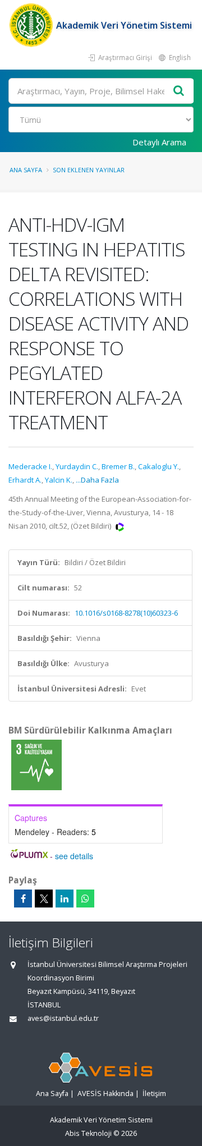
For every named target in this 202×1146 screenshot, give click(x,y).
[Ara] (179, 91)
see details (74, 855)
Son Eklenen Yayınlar (89, 170)
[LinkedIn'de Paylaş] (65, 898)
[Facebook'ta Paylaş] (23, 898)
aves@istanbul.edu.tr (63, 1018)
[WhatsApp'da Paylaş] (85, 898)
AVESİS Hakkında (105, 1093)
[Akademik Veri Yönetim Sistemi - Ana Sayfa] (32, 25)
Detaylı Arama (159, 142)
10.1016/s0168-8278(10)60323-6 (126, 613)
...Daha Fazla (97, 480)
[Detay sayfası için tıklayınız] (36, 764)
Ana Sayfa (26, 170)
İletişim (154, 1093)
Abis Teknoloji (88, 1133)
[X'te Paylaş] (44, 898)
